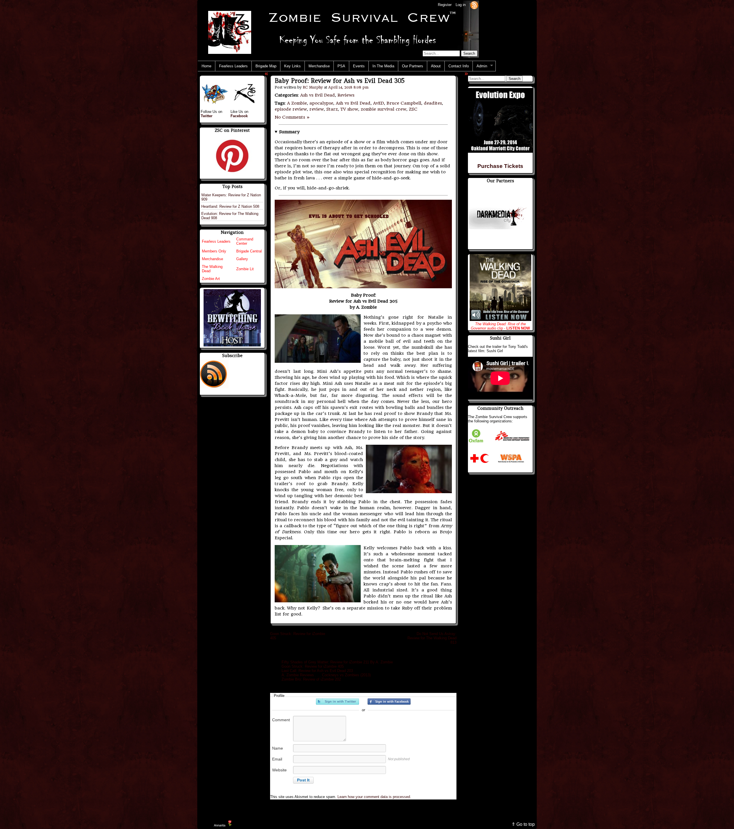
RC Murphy (313, 87)
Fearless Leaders (233, 66)
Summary (289, 131)
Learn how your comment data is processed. (374, 797)
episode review (291, 109)
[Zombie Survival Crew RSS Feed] (474, 5)
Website (279, 770)
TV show (349, 109)
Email (277, 759)
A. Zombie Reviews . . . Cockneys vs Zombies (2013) (326, 675)
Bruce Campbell (403, 103)
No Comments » (292, 117)
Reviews (345, 95)
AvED (378, 103)
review (316, 109)
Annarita (219, 825)
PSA (341, 66)
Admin (480, 66)
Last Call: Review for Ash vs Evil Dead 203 (317, 671)
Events (359, 66)
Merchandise (319, 66)
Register (445, 5)
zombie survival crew (383, 109)
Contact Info (458, 66)
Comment (281, 720)
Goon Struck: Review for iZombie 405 (313, 666)
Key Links (292, 66)
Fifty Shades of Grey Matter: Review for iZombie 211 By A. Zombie (337, 662)
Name (277, 748)
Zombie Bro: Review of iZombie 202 (311, 679)
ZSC (413, 109)
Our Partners (412, 66)
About (436, 66)
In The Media (383, 66)
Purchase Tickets (500, 166)
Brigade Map (265, 66)
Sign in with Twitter (337, 701)
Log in (461, 5)
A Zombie (297, 103)
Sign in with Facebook (389, 701)
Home (206, 66)
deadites (433, 103)
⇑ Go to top (523, 824)
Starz (332, 109)
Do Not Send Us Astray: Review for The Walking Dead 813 (431, 638)
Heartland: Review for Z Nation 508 (230, 206)
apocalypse (321, 103)
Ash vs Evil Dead (317, 95)
